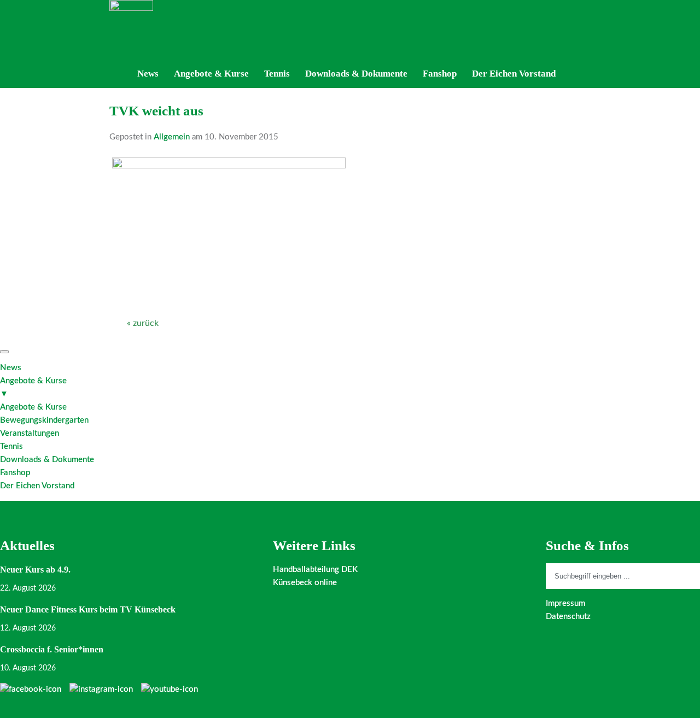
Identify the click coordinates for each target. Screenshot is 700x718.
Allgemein (172, 137)
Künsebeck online (305, 583)
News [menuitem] (10, 368)
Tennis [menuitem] (11, 446)
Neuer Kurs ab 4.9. (35, 569)
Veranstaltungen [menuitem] (29, 433)
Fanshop (440, 73)
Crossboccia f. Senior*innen (51, 649)
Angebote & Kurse (211, 73)
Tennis (277, 73)
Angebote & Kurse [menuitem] (33, 387)
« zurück (143, 323)
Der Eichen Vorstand (514, 73)
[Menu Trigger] (4, 351)
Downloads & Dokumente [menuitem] (47, 460)
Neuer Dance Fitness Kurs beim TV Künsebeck (88, 609)
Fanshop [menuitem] (15, 473)
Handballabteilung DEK (315, 569)
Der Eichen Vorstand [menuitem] (37, 486)
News (148, 73)
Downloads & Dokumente (356, 73)
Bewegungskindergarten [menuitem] (44, 420)
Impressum (565, 603)
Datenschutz (568, 616)
